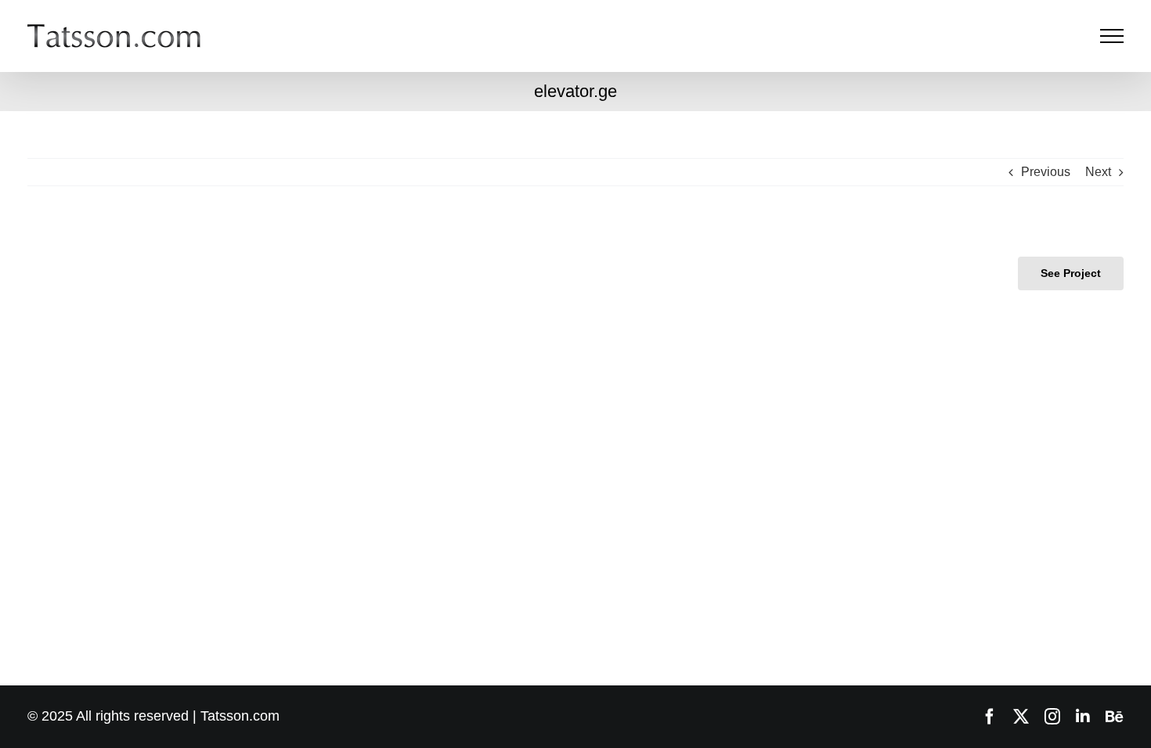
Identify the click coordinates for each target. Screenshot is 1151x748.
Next (1098, 171)
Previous (1045, 171)
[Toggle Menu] (1112, 36)
